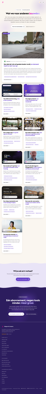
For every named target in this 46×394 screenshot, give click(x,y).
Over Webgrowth (5, 377)
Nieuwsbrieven (4, 353)
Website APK (4, 371)
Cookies (40, 388)
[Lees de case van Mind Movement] (12, 133)
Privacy (37, 388)
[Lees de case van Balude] (12, 168)
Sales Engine (4, 343)
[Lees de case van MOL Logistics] (34, 133)
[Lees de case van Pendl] (34, 100)
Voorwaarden (4, 389)
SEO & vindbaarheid (5, 347)
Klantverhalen (4, 375)
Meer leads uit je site (5, 360)
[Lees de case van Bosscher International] (12, 100)
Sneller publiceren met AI (6, 366)
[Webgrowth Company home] (3, 2)
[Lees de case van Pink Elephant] (34, 168)
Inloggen (3, 382)
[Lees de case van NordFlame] (12, 202)
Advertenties (4, 354)
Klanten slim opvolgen (5, 364)
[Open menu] (43, 2)
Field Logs (3, 373)
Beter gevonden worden (6, 362)
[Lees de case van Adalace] (34, 202)
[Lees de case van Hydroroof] (23, 57)
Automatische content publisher (7, 351)
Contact (3, 381)
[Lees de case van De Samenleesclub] (12, 236)
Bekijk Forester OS (30, 26)
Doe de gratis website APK (15, 314)
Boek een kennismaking (17, 26)
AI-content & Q (4, 349)
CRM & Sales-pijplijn (5, 345)
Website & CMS (4, 339)
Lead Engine (4, 341)
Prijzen (3, 379)
